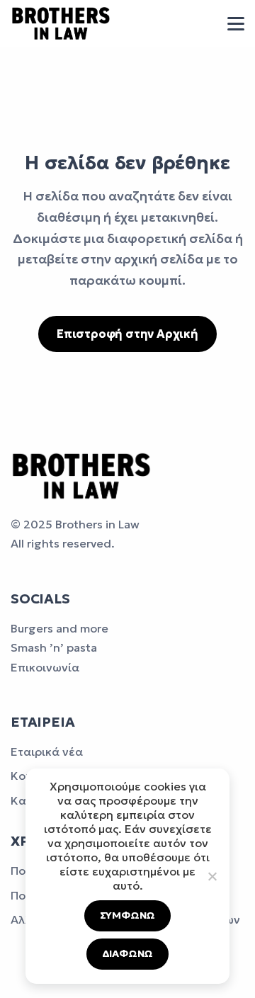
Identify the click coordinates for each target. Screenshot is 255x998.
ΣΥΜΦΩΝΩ (128, 915)
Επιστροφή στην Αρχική (127, 334)
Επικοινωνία (45, 667)
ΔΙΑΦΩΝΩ (128, 953)
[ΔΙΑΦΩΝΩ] (212, 876)
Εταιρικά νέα (47, 751)
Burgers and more (59, 628)
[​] (235, 23)
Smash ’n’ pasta (54, 647)
